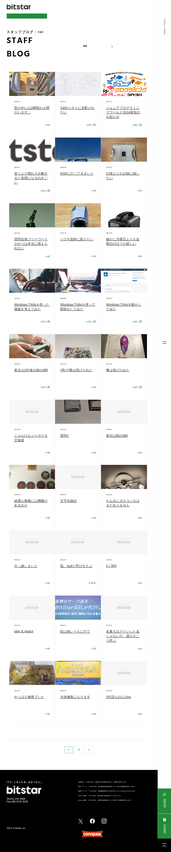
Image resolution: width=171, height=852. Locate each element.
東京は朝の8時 (117, 435)
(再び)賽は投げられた (76, 370)
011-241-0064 (17, 798)
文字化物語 (68, 501)
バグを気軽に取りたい (77, 239)
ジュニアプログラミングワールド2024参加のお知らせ (123, 112)
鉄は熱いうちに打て (75, 631)
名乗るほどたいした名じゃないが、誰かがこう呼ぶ (122, 636)
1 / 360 (111, 565)
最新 (85, 46)
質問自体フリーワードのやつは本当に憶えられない (31, 243)
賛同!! (64, 435)
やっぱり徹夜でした (29, 697)
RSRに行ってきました (77, 173)
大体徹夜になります (75, 697)
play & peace (23, 631)
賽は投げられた (117, 370)
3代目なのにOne (118, 697)
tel (48, 124)
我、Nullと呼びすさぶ (76, 566)
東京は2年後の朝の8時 (31, 370)
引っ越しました (26, 566)
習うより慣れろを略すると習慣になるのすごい (31, 178)
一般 (93, 124)
